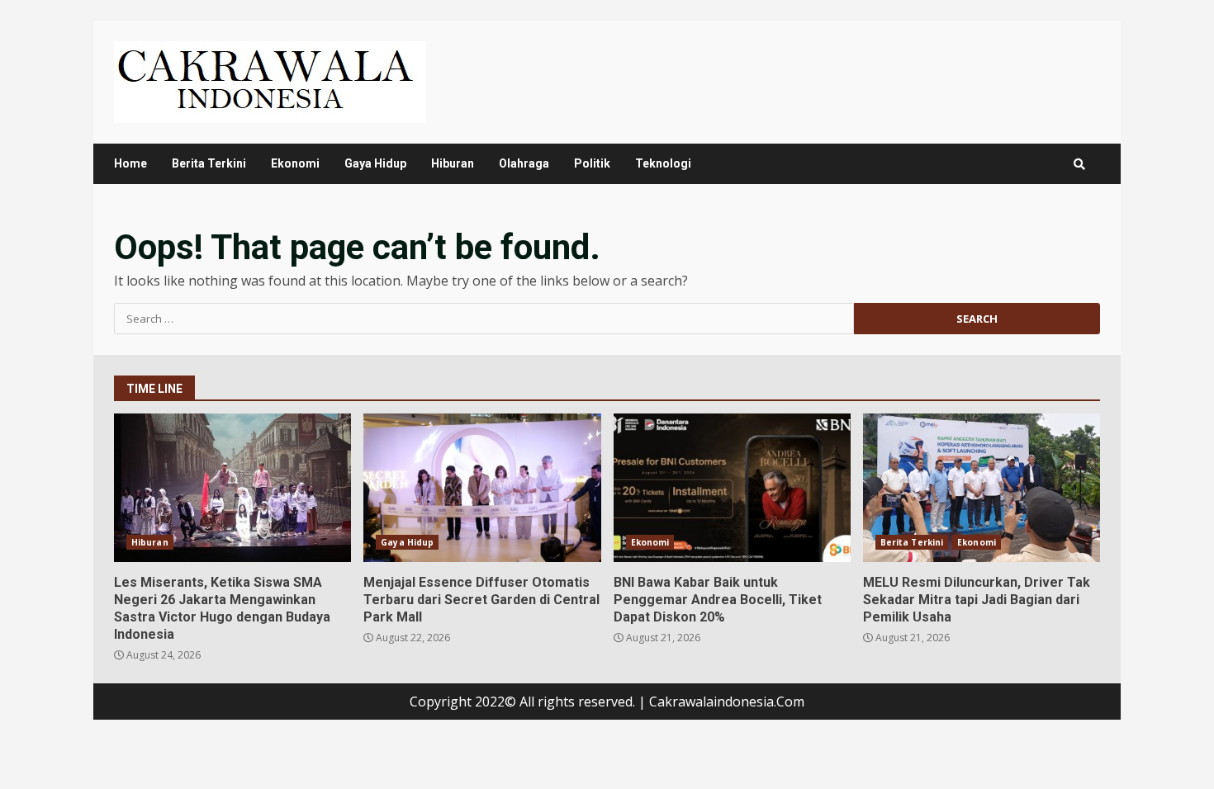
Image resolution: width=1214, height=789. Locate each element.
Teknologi (663, 163)
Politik (592, 163)
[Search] (1079, 164)
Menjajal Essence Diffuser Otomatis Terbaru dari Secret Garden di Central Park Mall (481, 487)
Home (130, 163)
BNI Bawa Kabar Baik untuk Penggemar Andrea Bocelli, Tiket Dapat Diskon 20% (732, 487)
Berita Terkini (209, 163)
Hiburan (452, 163)
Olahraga (524, 163)
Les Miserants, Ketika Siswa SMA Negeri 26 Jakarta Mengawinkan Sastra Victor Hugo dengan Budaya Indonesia (232, 487)
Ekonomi (295, 163)
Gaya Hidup (375, 163)
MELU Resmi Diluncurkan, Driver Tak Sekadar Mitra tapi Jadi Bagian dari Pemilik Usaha (981, 487)
